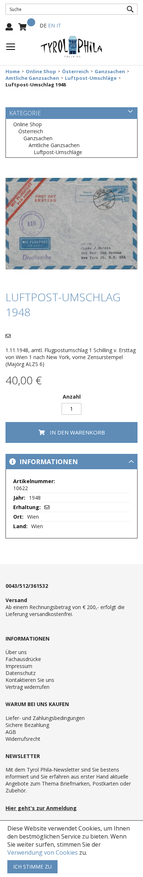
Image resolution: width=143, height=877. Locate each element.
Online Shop (41, 71)
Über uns (16, 652)
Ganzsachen (110, 71)
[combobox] (72, 9)
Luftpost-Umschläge (91, 78)
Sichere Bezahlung (27, 724)
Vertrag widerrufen (28, 686)
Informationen (48, 461)
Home (13, 71)
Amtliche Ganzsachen (32, 78)
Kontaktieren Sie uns (30, 679)
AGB (11, 731)
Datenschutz (21, 672)
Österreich (75, 71)
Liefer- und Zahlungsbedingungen (45, 717)
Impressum (19, 666)
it (58, 25)
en (51, 25)
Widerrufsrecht (23, 738)
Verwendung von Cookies (42, 852)
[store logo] (71, 47)
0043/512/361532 (27, 585)
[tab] (72, 461)
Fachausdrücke (23, 659)
